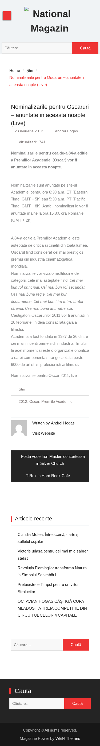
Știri (22, 389)
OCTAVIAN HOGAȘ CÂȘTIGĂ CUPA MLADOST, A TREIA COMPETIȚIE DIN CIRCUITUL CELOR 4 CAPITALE (52, 608)
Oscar (34, 401)
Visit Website (43, 433)
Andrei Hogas (66, 131)
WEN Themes (67, 738)
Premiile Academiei (57, 401)
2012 (23, 401)
